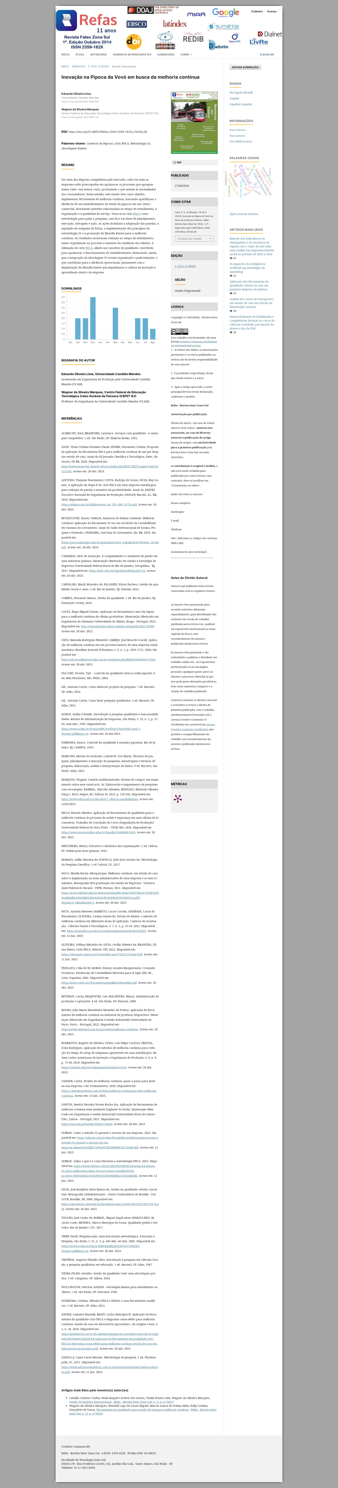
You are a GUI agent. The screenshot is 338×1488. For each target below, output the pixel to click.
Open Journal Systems (244, 214)
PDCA (136, 214)
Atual (80, 54)
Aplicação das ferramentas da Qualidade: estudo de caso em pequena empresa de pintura (249, 285)
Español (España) (241, 104)
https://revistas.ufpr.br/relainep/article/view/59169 (94, 1067)
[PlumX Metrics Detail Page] (182, 798)
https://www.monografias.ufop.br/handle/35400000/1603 (98, 832)
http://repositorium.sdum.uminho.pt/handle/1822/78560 (117, 626)
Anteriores (98, 54)
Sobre (185, 54)
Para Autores (237, 135)
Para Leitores (238, 130)
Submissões (166, 54)
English (234, 98)
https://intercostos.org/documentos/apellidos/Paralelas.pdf (99, 982)
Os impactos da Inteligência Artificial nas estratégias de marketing (247, 268)
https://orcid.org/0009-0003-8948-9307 (80, 101)
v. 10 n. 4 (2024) (98, 66)
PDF (179, 162)
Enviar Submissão (245, 67)
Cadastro (257, 11)
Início (65, 54)
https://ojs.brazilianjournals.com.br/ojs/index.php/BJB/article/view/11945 (108, 659)
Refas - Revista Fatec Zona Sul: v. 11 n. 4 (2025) (144, 1402)
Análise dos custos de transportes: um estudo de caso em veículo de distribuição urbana (252, 303)
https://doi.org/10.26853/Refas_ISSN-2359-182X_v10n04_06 (107, 131)
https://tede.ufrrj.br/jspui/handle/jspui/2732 (117, 570)
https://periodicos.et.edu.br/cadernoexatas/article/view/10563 (106, 931)
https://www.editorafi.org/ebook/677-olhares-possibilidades (99, 799)
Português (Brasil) (241, 92)
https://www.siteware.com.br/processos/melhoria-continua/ (99, 1029)
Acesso (272, 11)
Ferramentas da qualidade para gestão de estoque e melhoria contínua (142, 1409)
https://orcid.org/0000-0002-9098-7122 (80, 117)
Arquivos (78, 66)
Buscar (268, 54)
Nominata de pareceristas (132, 54)
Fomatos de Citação (190, 238)
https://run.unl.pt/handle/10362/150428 (86, 1124)
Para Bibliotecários (241, 141)
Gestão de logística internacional (90, 1402)
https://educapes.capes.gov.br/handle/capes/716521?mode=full (101, 954)
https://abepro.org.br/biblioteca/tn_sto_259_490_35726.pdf (99, 504)
